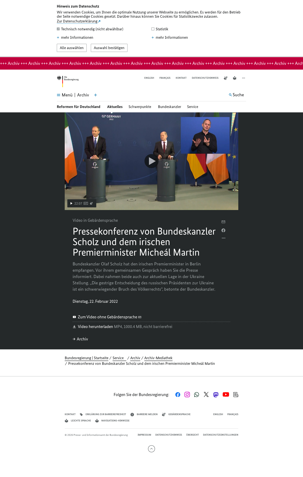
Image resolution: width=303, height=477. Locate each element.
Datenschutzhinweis (205, 77)
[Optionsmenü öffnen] (224, 239)
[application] (151, 161)
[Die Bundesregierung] (68, 81)
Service (194, 106)
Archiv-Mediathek (158, 358)
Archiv (82, 338)
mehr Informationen (77, 37)
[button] (244, 78)
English (149, 77)
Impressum (144, 434)
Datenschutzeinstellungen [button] (220, 434)
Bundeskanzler (169, 106)
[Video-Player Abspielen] (151, 161)
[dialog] (151, 28)
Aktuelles (115, 106)
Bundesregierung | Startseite (86, 358)
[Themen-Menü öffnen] (95, 95)
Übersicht (192, 434)
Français (164, 77)
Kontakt (181, 77)
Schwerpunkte (140, 106)
